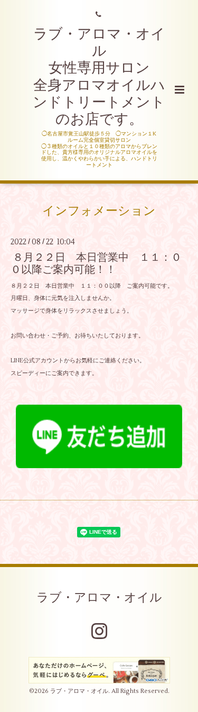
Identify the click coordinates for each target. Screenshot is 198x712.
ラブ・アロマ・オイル (99, 597)
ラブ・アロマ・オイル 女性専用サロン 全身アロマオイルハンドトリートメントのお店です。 (99, 77)
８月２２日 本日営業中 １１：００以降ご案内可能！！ (96, 263)
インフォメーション (99, 210)
